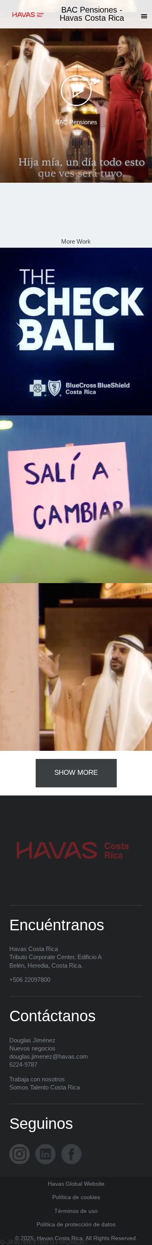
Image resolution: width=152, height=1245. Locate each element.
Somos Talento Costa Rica (44, 1087)
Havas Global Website (76, 1184)
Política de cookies (76, 1197)
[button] (144, 16)
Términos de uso (76, 1211)
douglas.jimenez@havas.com (48, 1056)
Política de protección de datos (76, 1224)
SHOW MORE (76, 772)
